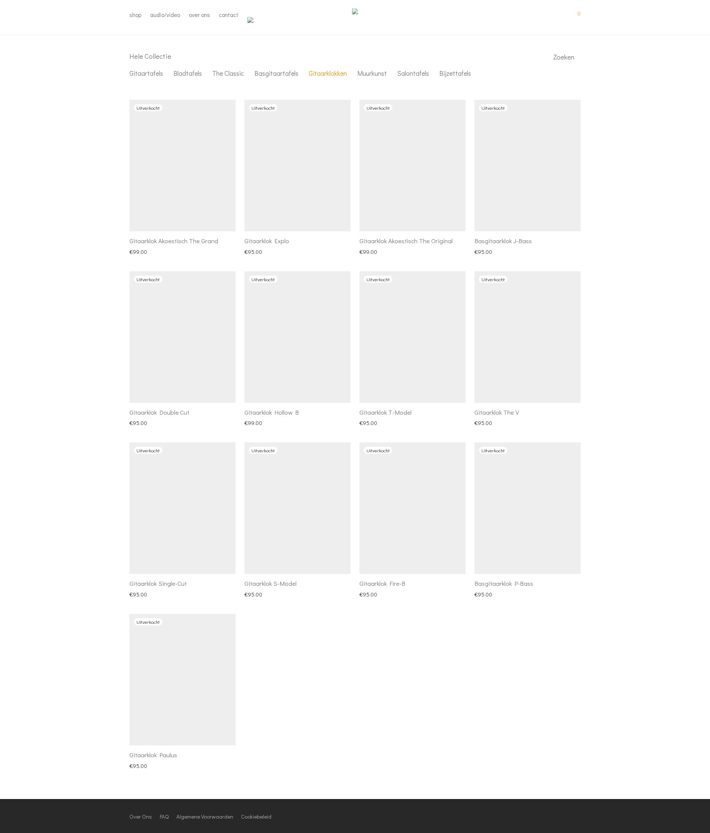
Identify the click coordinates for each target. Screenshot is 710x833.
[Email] (578, 815)
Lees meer (138, 251)
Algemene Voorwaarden (204, 816)
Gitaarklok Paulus (153, 755)
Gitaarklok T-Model (385, 412)
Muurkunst (372, 73)
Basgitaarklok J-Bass (503, 241)
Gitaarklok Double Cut (159, 412)
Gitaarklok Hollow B (271, 412)
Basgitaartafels (276, 73)
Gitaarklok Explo (266, 241)
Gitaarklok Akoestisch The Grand (173, 241)
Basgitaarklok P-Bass (503, 583)
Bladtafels (187, 73)
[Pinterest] (565, 815)
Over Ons (140, 816)
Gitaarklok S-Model (270, 583)
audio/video (165, 14)
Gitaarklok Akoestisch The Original (406, 241)
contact (229, 14)
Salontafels (413, 73)
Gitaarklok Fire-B (382, 583)
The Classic (228, 73)
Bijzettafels (455, 73)
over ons (199, 14)
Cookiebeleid (256, 816)
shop (135, 14)
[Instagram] (553, 815)
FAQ (164, 816)
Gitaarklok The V (496, 412)
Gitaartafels (146, 73)
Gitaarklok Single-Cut (158, 583)
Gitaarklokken (328, 73)
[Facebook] (541, 815)
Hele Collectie (150, 56)
